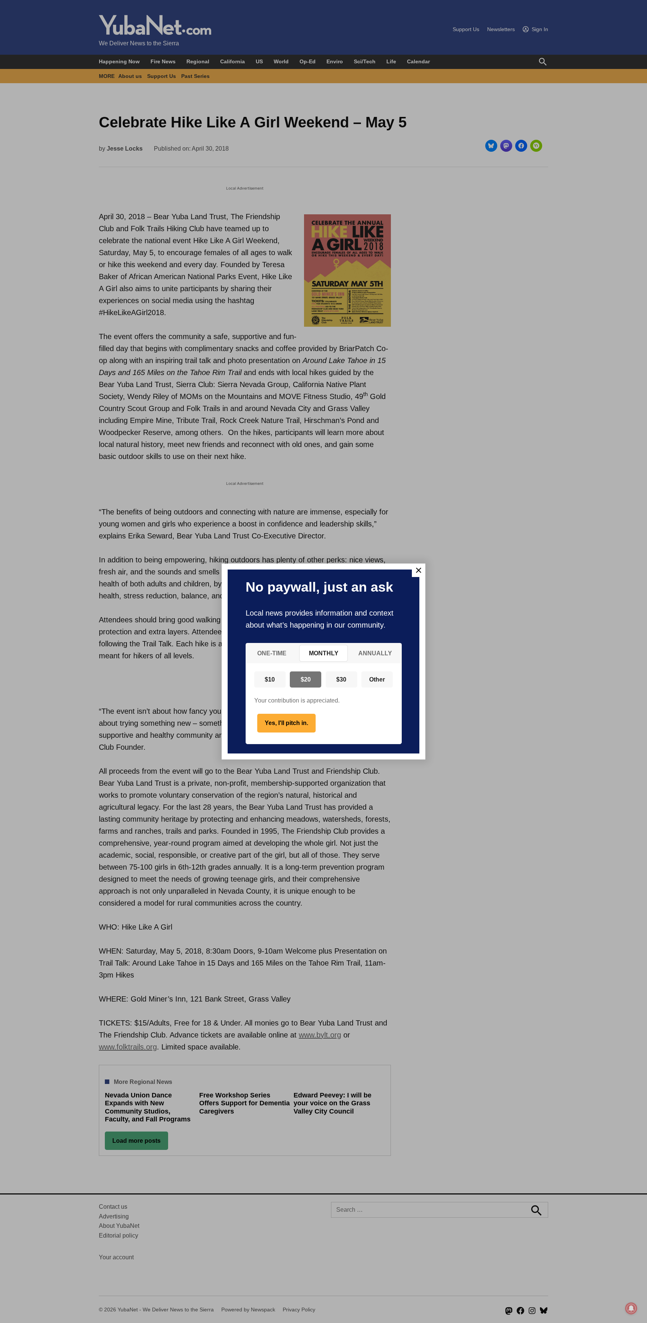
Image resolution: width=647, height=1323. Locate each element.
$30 (341, 679)
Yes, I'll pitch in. (286, 723)
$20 (306, 679)
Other (377, 679)
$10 (270, 679)
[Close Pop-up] (418, 570)
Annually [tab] (375, 653)
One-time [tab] (271, 653)
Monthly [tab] (323, 653)
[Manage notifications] (631, 1308)
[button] (323, 661)
